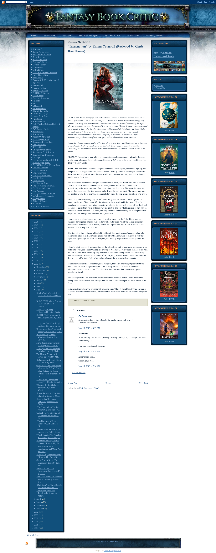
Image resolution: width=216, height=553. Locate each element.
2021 (36, 237)
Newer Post (72, 383)
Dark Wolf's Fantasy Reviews (45, 72)
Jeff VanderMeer (39, 108)
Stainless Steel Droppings (43, 154)
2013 (36, 263)
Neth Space (37, 118)
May (38, 289)
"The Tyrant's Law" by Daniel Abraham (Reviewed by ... (49, 408)
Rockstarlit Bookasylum (42, 141)
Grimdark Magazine (41, 98)
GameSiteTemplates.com (112, 551)
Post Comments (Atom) (89, 388)
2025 (36, 225)
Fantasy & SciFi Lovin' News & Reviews (46, 81)
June (38, 286)
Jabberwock (37, 105)
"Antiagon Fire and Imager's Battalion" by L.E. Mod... (48, 350)
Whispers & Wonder (41, 206)
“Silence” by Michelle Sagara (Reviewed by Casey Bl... (48, 456)
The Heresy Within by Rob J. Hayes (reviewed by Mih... (48, 355)
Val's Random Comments (43, 196)
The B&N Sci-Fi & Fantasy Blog (46, 165)
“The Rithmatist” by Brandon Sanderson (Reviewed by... (48, 436)
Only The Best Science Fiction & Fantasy (46, 125)
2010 (36, 518)
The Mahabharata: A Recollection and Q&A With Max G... (49, 449)
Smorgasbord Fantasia (42, 149)
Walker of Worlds (40, 201)
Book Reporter (39, 57)
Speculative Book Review (43, 152)
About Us (159, 85)
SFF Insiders (38, 147)
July (38, 283)
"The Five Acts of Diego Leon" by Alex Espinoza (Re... (47, 424)
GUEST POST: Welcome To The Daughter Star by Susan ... (48, 318)
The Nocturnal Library (42, 175)
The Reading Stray (40, 183)
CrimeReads (38, 67)
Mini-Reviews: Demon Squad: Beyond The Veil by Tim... (49, 430)
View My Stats (33, 535)
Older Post (143, 383)
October (39, 273)
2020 (36, 241)
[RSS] (26, 543)
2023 (36, 231)
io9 (34, 103)
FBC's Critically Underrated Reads (164, 54)
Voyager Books (39, 198)
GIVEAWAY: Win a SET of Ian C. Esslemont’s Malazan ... (48, 295)
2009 (36, 521)
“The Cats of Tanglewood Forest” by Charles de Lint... (49, 380)
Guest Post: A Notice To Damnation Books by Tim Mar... (48, 463)
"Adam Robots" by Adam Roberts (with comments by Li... (48, 374)
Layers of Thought (40, 113)
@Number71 (38, 49)
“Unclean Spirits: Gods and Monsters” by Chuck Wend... (47, 388)
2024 (36, 228)
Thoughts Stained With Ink (44, 193)
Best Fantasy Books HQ (42, 54)
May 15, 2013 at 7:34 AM (89, 366)
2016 (36, 254)
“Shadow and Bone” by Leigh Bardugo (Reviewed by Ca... (49, 330)
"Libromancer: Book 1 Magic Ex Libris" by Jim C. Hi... (48, 361)
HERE (172, 130)
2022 (36, 234)
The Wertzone (38, 190)
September (40, 276)
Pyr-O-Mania (38, 131)
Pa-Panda (82, 315)
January (39, 508)
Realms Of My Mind (41, 136)
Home (108, 383)
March (39, 502)
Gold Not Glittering (41, 93)
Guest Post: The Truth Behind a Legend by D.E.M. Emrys (48, 366)
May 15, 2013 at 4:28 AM (89, 351)
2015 (36, 257)
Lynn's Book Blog (40, 116)
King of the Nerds (40, 111)
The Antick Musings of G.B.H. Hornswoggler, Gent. (45, 161)
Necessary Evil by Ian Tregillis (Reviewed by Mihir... (46, 493)
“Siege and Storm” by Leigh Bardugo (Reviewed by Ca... (49, 324)
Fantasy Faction (39, 87)
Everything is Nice (40, 75)
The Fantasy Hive (40, 170)
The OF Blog (38, 177)
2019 (36, 244)
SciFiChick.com (39, 144)
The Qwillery (38, 180)
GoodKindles (38, 95)
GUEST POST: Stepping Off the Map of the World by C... (48, 415)
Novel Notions (39, 121)
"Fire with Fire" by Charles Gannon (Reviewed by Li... (48, 442)
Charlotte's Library (40, 62)
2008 (36, 524)
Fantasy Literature (40, 90)
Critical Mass (38, 69)
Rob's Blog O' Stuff (41, 139)
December (40, 267)
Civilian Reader (39, 64)
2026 (36, 221)
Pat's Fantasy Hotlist (41, 129)
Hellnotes (36, 100)
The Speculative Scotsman (44, 185)
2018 (36, 247)
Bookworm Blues (40, 59)
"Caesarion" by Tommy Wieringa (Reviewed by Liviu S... (47, 337)
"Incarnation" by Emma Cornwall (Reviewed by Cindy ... (47, 401)
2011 (36, 515)
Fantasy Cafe (38, 85)
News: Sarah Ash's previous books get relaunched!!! (48, 344)
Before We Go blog (41, 51)
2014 (36, 260)
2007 (36, 528)
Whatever (37, 203)
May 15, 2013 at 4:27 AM (89, 328)
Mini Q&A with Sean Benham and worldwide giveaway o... (49, 479)
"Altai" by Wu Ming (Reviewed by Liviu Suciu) (48, 310)
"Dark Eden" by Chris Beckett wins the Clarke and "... (49, 486)
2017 (36, 250)
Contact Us (160, 88)
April (38, 498)
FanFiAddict (38, 77)
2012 (36, 511)
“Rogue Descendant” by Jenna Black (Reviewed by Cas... (48, 394)
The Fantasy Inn (39, 172)
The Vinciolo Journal (41, 188)
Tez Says (36, 157)
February (40, 505)
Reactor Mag (38, 134)
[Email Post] (96, 300)
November (40, 270)
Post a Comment (79, 372)
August (39, 280)
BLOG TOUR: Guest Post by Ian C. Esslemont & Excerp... (48, 304)
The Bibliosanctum (40, 167)
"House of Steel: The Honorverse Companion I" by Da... (48, 471)
